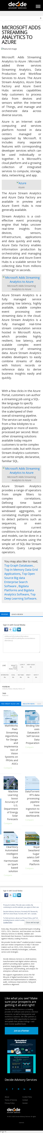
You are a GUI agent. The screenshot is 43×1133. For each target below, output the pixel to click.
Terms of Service (11, 1100)
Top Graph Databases (19, 565)
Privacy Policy (10, 1103)
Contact (25, 1100)
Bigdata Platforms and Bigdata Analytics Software (19, 590)
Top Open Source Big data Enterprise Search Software (19, 580)
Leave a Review (17, 614)
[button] (6, 629)
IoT (24, 689)
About (7, 1097)
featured (5, 695)
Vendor (25, 1103)
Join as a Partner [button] (21, 1030)
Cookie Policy (27, 1097)
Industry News (7, 689)
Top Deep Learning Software (20, 596)
